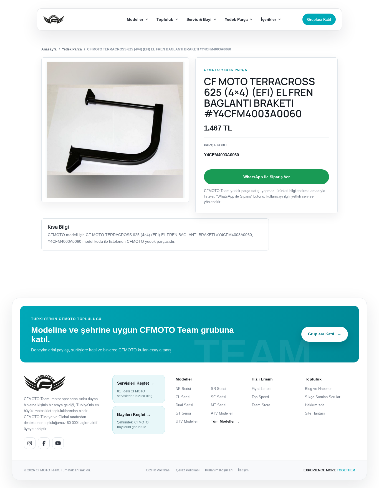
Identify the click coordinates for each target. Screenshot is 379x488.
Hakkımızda (314, 405)
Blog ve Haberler (318, 389)
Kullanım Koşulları (219, 470)
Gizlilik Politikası (158, 470)
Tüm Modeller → (225, 421)
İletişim (243, 470)
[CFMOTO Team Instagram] (30, 443)
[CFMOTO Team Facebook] (44, 443)
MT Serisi (218, 405)
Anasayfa (49, 49)
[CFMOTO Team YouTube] (58, 443)
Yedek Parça (72, 49)
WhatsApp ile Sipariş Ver (266, 177)
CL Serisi (183, 397)
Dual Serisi (184, 405)
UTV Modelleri (187, 421)
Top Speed (260, 397)
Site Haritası (315, 413)
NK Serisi (183, 389)
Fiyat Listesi (261, 389)
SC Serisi (218, 397)
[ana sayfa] (73, 19)
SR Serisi (218, 389)
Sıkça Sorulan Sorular (322, 397)
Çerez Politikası (187, 470)
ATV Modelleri (222, 413)
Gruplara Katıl (319, 19)
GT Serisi (183, 413)
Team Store (261, 405)
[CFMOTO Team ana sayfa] (44, 383)
